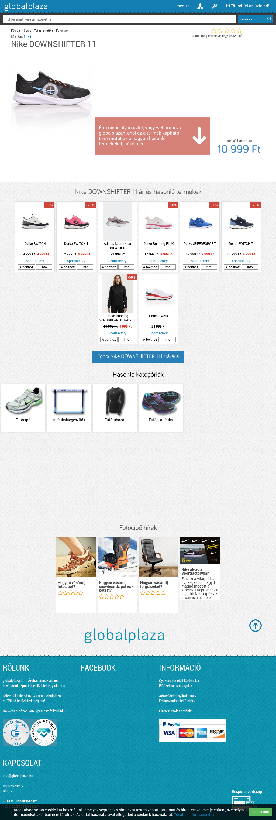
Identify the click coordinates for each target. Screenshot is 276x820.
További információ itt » (194, 814)
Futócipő (62, 30)
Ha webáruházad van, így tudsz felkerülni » (34, 710)
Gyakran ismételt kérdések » (179, 680)
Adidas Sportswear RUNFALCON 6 (117, 245)
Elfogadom (261, 811)
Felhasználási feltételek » (177, 700)
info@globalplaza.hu (18, 775)
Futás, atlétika (43, 30)
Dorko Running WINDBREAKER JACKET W (117, 318)
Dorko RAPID (158, 316)
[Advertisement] (138, 478)
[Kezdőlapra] (25, 11)
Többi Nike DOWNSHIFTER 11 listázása (138, 356)
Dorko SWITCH (35, 243)
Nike (27, 36)
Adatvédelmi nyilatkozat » (177, 695)
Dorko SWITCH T (76, 243)
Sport (27, 30)
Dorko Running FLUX (158, 243)
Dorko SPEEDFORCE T (200, 243)
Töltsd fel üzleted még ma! (26, 700)
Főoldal (16, 30)
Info (44, 267)
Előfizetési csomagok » (175, 685)
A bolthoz (26, 267)
